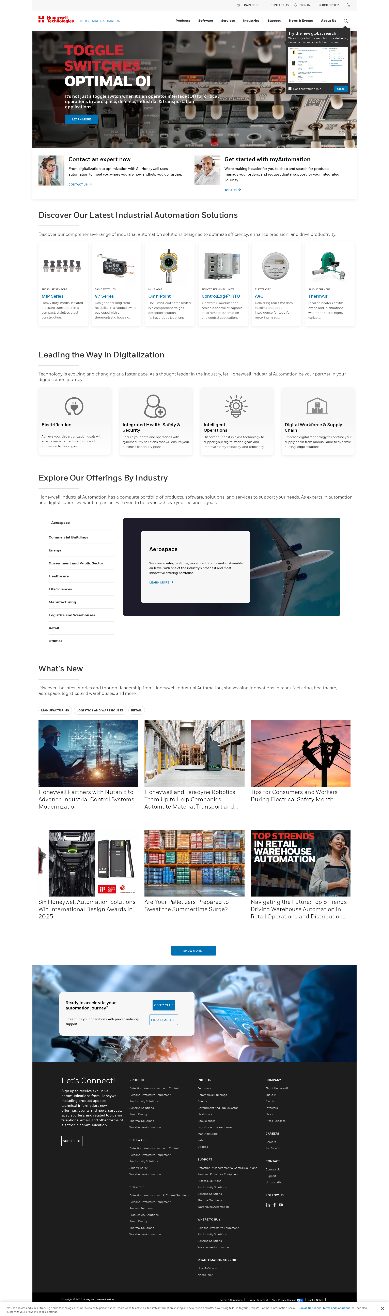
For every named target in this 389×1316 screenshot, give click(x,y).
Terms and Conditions (336, 1308)
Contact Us (78, 184)
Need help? (205, 1274)
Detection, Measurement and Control (154, 1088)
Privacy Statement (257, 1299)
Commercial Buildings (68, 537)
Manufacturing (62, 602)
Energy (55, 550)
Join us (230, 190)
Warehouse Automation (145, 1127)
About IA (271, 1094)
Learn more (330, 42)
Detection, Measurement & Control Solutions (159, 1195)
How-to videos (207, 1268)
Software (205, 20)
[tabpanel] (194, 89)
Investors (272, 1107)
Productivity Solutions (144, 1101)
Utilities (55, 641)
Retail (54, 628)
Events (270, 1101)
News (269, 1114)
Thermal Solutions (141, 1120)
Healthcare (59, 576)
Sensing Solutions (141, 1107)
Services (228, 20)
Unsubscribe (274, 1182)
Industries (251, 20)
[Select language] (238, 5)
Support (274, 20)
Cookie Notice (315, 1299)
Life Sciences (60, 589)
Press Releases (275, 1120)
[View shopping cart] (349, 5)
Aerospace (60, 522)
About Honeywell (277, 1088)
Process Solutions (141, 1208)
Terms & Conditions (231, 1299)
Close (341, 88)
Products (182, 20)
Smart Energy (138, 1114)
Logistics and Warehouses (72, 615)
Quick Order (328, 5)
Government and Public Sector (76, 563)
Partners (251, 5)
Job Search (273, 1148)
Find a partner (163, 1019)
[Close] (382, 1308)
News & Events (301, 20)
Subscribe (72, 1141)
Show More (192, 950)
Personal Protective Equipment (150, 1094)
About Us (328, 20)
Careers (271, 1141)
